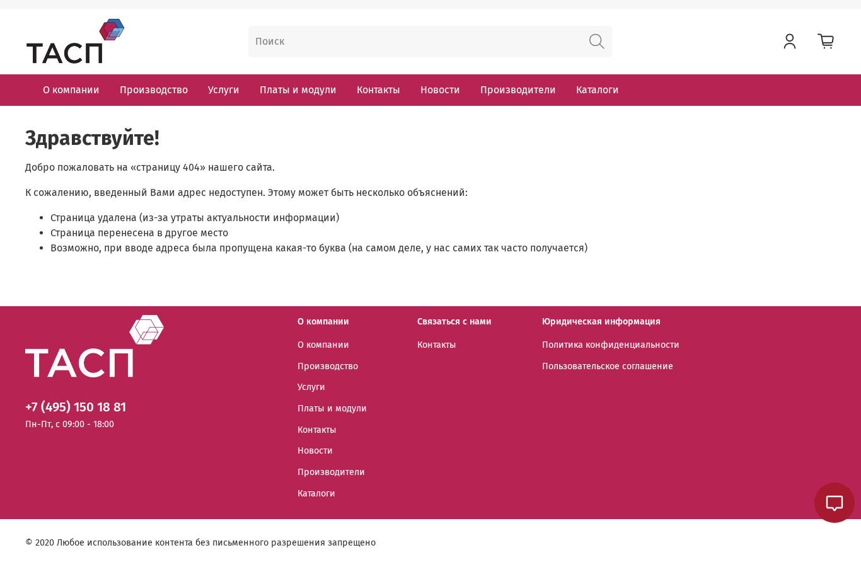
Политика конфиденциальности (610, 345)
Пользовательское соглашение (607, 366)
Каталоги (597, 90)
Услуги (224, 90)
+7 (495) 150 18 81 (75, 407)
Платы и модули (298, 90)
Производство (154, 90)
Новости (440, 90)
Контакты (378, 90)
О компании (71, 90)
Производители (518, 90)
